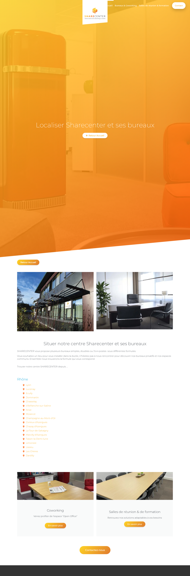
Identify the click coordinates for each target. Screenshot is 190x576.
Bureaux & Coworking (126, 5)
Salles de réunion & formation (154, 5)
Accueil (109, 5)
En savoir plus (55, 525)
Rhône (22, 379)
